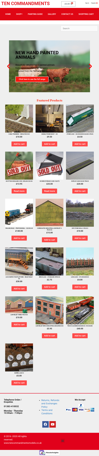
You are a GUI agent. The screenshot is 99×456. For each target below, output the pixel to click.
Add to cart (19, 144)
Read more (19, 191)
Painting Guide (35, 14)
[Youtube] (52, 424)
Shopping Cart (86, 14)
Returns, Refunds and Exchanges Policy (50, 403)
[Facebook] (45, 424)
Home (8, 14)
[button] (8, 66)
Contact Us (67, 14)
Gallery (52, 14)
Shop (18, 14)
